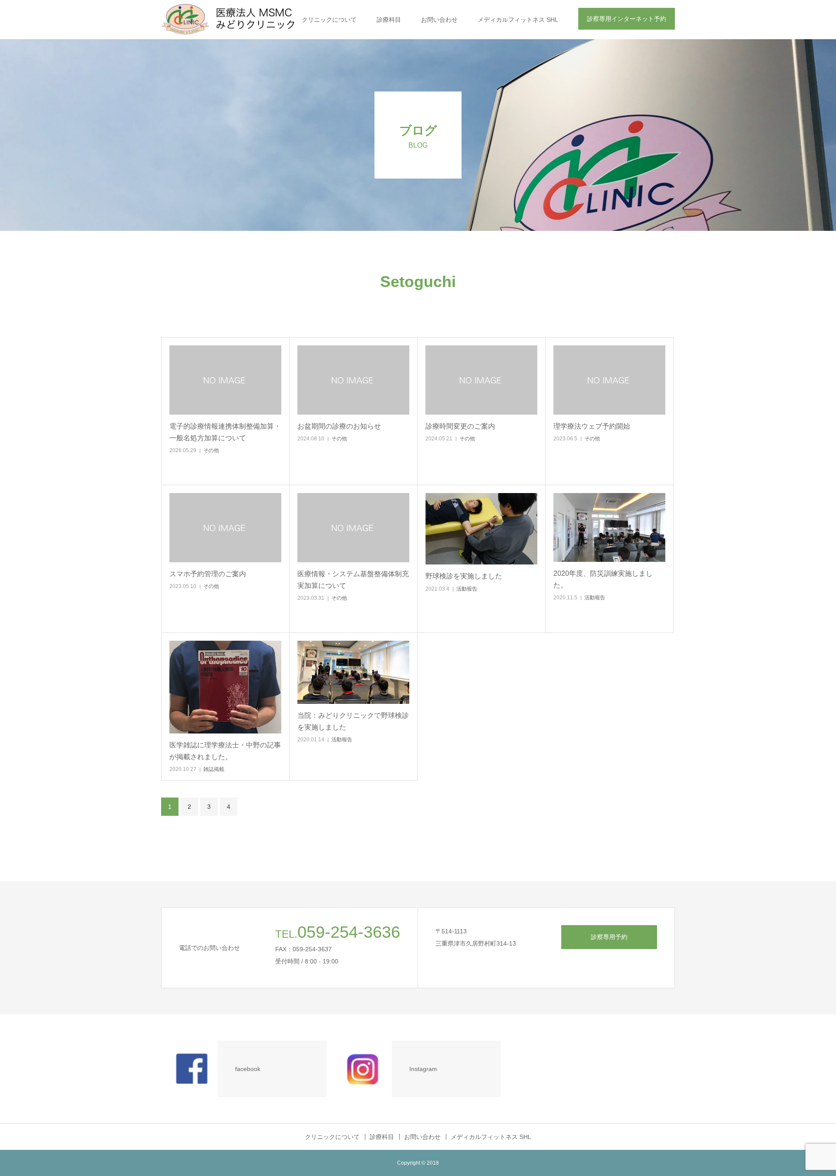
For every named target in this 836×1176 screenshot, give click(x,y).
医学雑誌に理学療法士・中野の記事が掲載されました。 (225, 750)
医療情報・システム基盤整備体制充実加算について (353, 579)
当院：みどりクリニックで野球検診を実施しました (353, 721)
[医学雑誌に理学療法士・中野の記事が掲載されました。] (225, 687)
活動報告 (466, 589)
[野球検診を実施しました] (481, 528)
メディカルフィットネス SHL (518, 19)
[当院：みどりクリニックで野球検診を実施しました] (353, 672)
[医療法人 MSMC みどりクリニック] (240, 20)
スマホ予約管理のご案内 (207, 574)
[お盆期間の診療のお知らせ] (353, 380)
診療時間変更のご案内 (460, 426)
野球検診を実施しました (463, 576)
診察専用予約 (609, 936)
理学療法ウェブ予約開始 (591, 426)
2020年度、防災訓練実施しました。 (603, 579)
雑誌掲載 (213, 769)
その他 (211, 450)
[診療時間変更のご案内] (481, 380)
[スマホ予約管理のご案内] (225, 527)
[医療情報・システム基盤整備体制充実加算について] (353, 527)
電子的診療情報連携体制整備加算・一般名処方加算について (225, 432)
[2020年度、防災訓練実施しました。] (609, 527)
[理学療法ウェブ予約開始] (609, 380)
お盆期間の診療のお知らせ (339, 426)
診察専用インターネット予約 (626, 18)
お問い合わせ (439, 19)
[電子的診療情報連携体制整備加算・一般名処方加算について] (225, 380)
